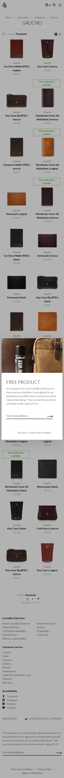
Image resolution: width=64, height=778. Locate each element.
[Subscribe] (49, 416)
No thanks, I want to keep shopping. (34, 432)
